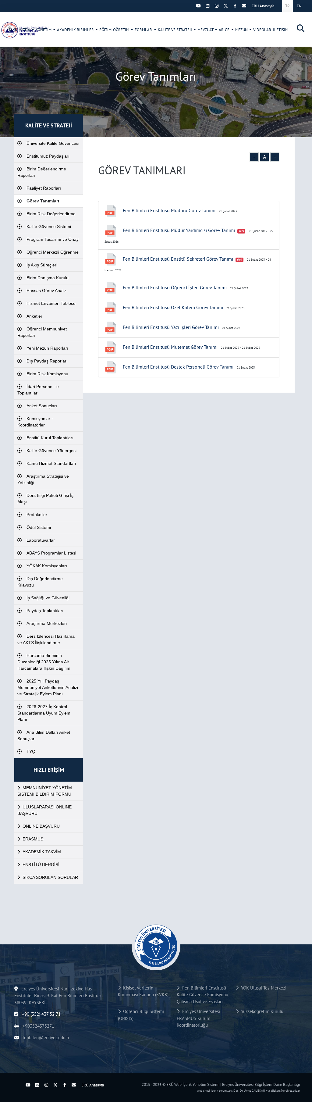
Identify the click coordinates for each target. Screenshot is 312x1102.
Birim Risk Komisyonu (47, 373)
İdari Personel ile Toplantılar (38, 389)
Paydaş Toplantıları (45, 610)
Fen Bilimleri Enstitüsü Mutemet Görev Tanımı (170, 347)
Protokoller (37, 514)
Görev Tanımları (43, 200)
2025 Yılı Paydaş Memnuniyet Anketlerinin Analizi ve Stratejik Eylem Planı (47, 687)
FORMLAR (144, 29)
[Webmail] (244, 6)
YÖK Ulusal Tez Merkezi (262, 988)
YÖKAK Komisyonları (47, 565)
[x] (226, 6)
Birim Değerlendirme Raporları (41, 172)
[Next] (189, 6)
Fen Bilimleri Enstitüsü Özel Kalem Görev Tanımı (173, 307)
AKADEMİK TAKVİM (42, 851)
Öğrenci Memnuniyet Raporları (42, 332)
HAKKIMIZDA (19, 29)
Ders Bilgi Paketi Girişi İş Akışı (45, 498)
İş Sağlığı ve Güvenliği (48, 597)
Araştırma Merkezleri (47, 623)
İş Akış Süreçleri (42, 264)
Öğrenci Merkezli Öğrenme (53, 252)
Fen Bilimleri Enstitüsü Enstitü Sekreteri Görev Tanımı (178, 259)
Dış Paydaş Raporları (47, 360)
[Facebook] (235, 6)
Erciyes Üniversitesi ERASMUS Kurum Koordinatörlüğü (198, 1018)
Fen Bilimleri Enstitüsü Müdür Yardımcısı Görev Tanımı (179, 230)
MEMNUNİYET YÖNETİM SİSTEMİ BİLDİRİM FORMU (44, 791)
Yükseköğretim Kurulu (261, 1011)
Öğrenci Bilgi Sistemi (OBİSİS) (141, 1014)
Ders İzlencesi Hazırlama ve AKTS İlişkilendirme (46, 639)
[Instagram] (217, 6)
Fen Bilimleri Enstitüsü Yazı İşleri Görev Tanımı (171, 327)
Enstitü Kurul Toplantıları (50, 437)
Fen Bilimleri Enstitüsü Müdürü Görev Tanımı (169, 210)
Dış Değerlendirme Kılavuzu (40, 581)
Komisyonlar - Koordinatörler (35, 421)
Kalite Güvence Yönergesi (51, 450)
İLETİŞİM (280, 29)
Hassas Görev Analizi (47, 290)
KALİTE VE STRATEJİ (175, 29)
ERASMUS (33, 838)
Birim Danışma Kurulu (48, 277)
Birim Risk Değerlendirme (51, 213)
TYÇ (31, 751)
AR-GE (224, 29)
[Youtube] (198, 6)
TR (287, 6)
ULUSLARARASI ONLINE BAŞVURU (44, 810)
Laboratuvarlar (41, 540)
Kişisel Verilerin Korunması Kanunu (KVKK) (143, 991)
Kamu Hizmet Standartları (51, 463)
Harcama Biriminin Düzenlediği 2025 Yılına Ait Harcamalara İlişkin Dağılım (43, 662)
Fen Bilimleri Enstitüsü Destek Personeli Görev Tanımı (178, 367)
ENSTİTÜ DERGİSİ (41, 864)
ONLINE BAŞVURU (41, 826)
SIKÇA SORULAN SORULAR (50, 877)
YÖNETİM (44, 29)
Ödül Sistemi (39, 527)
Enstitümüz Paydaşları (48, 156)
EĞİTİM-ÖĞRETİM (114, 29)
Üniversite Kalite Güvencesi (53, 143)
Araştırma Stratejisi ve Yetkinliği (43, 479)
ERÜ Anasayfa (263, 6)
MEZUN (242, 29)
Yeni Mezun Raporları (47, 348)
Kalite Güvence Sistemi (49, 226)
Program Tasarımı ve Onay (53, 239)
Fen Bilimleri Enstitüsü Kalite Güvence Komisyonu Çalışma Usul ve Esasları (202, 994)
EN (299, 6)
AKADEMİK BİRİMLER (76, 29)
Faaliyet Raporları (44, 188)
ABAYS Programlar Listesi (51, 553)
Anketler (34, 316)
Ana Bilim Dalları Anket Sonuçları (43, 735)
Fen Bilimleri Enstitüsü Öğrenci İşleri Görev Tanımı (175, 287)
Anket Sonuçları (42, 405)
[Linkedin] (207, 6)
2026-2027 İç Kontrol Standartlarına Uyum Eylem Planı (43, 713)
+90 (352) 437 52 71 (41, 1014)
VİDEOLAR (262, 29)
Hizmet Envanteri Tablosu (51, 303)
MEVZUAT (205, 29)
